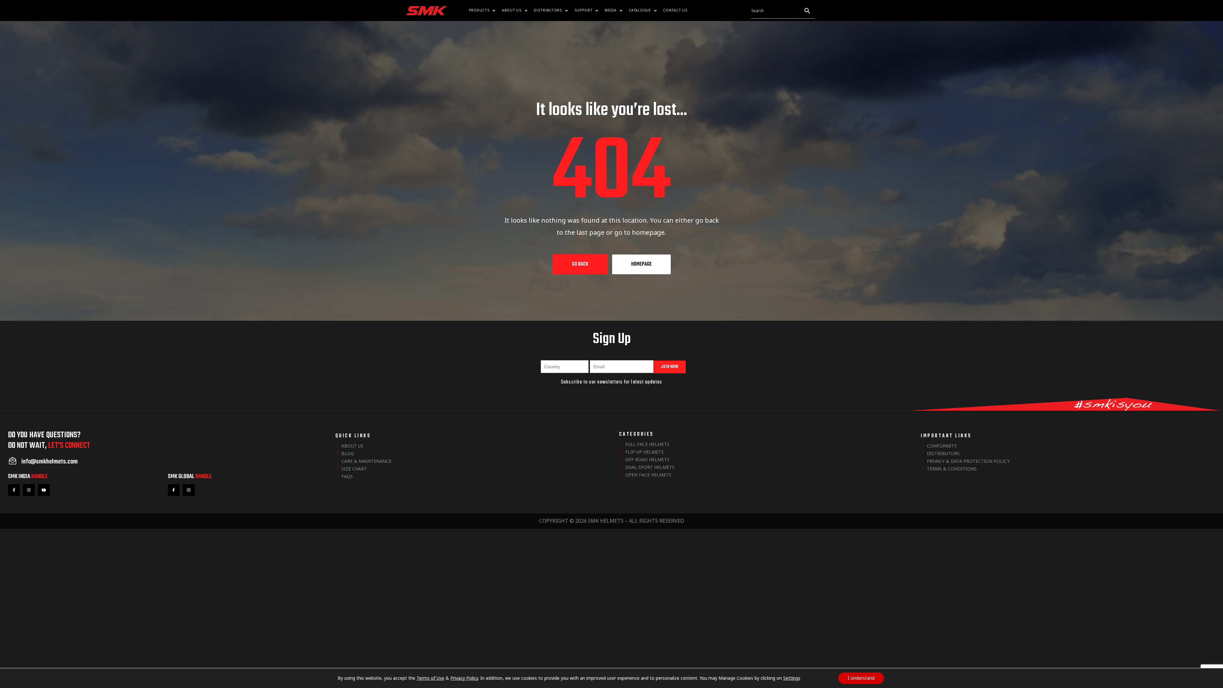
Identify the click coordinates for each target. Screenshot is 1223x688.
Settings (791, 678)
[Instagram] (29, 490)
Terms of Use (430, 678)
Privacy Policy (464, 678)
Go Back (580, 264)
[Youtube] (44, 490)
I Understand (861, 678)
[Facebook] (14, 490)
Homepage (641, 264)
